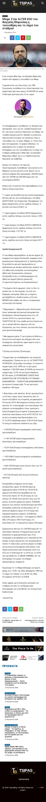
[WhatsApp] (28, 37)
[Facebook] (12, 37)
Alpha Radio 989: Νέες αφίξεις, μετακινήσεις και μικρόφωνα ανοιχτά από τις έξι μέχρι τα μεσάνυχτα (16, 750)
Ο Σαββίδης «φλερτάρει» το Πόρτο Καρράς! (11, 621)
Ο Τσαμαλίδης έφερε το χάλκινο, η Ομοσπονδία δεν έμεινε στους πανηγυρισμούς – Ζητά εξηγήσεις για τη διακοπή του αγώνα (16, 680)
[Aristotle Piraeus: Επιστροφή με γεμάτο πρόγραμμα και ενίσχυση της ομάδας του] (35, 696)
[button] (4, 3)
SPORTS (7, 673)
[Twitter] (17, 37)
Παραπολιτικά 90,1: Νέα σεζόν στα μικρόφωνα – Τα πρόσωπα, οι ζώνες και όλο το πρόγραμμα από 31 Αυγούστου (16, 713)
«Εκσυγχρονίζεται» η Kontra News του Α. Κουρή (34, 621)
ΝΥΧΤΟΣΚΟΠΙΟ (10, 693)
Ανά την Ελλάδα (11, 725)
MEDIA (5, 16)
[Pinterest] (23, 37)
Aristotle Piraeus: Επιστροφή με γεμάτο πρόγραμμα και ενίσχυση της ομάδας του (17, 697)
